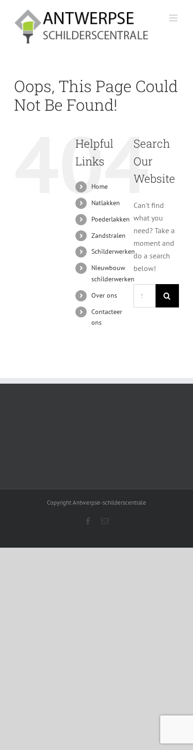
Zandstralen (108, 235)
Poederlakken (110, 219)
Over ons (104, 295)
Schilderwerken (113, 251)
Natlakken (105, 203)
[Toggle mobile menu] (174, 18)
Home (99, 186)
